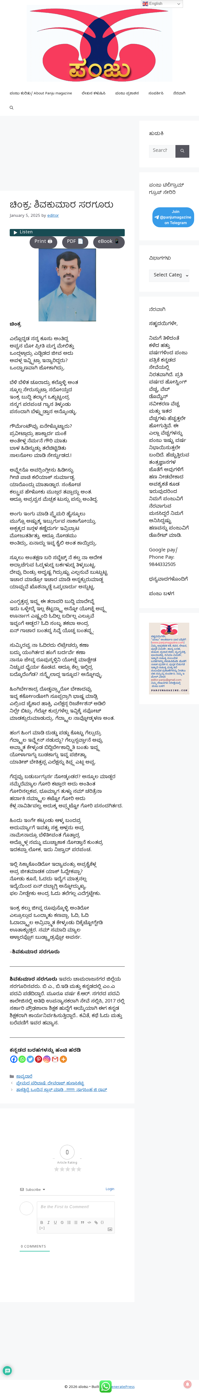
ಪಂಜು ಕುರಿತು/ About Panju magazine (41, 93)
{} (102, 1222)
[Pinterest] (38, 1059)
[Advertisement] (67, 155)
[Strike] (62, 1222)
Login (109, 1189)
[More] (63, 1059)
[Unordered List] (75, 1222)
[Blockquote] (82, 1222)
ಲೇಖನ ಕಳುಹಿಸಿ (94, 93)
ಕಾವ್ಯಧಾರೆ (24, 1077)
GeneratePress (122, 1387)
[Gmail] (55, 1059)
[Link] (96, 1222)
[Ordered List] (69, 1222)
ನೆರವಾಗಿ (179, 93)
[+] (42, 1228)
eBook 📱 (109, 242)
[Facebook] (13, 1059)
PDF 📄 (75, 242)
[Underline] (55, 1222)
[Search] (182, 151)
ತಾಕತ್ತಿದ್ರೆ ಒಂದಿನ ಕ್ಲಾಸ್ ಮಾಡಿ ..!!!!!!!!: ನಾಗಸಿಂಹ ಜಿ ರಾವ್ (61, 1090)
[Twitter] (30, 1059)
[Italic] (48, 1222)
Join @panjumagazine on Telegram (175, 217)
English (155, 3)
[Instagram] (46, 1059)
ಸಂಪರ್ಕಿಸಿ (156, 93)
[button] (11, 108)
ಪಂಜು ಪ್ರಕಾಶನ (127, 93)
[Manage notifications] (187, 1384)
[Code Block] (89, 1222)
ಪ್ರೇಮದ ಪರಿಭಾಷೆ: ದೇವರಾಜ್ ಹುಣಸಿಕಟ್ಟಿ (50, 1084)
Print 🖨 (43, 242)
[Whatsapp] (22, 1059)
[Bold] (41, 1222)
